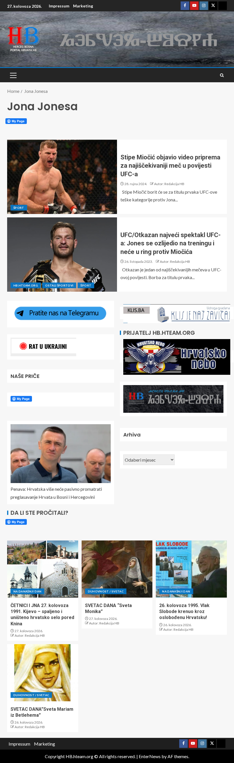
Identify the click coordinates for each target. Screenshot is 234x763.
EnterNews (150, 756)
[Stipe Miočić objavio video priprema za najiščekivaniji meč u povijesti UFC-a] (62, 177)
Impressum (59, 5)
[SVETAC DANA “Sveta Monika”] (117, 569)
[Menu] (13, 75)
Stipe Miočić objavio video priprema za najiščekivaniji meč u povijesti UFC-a (170, 166)
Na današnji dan (27, 591)
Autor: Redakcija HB (169, 184)
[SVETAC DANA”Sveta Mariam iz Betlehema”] (42, 672)
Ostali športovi (59, 285)
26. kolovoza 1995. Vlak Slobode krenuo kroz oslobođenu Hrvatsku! (184, 611)
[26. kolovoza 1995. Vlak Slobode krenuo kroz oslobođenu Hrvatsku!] (191, 569)
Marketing (83, 5)
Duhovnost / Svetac (106, 591)
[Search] (221, 75)
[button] (13, 75)
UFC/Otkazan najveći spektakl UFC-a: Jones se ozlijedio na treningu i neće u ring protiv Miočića (170, 243)
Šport (18, 207)
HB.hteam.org (25, 285)
